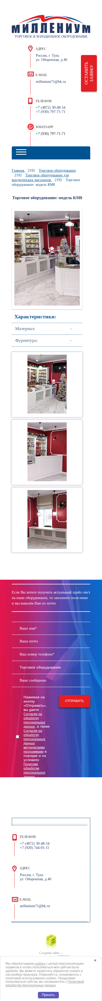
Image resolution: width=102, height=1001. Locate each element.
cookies (39, 963)
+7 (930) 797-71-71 (50, 134)
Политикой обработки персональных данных (44, 983)
